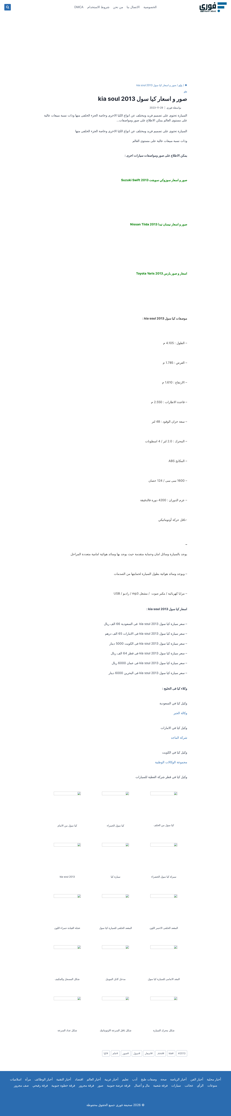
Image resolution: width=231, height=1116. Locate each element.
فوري (169, 107)
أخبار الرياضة (178, 1079)
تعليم (125, 1079)
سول (136, 1053)
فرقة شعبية (160, 1085)
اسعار (149, 1053)
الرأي (200, 1085)
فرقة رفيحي (40, 1085)
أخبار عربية (111, 1079)
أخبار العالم (94, 1079)
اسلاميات (15, 1079)
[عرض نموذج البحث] (7, 7)
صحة (163, 1079)
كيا (106, 1053)
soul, (160, 1053)
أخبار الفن (196, 1079)
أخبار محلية (214, 1079)
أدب (134, 1079)
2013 (182, 1053)
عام (185, 91)
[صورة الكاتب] (185, 107)
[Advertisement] (115, 41)
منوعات (212, 1085)
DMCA (79, 7)
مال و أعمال (142, 1085)
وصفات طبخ (149, 1079)
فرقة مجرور (86, 1085)
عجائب (189, 1085)
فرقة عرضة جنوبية (118, 1085)
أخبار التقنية (63, 1079)
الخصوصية (150, 7)
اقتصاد (79, 1079)
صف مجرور (21, 1085)
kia (171, 1053)
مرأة (28, 1079)
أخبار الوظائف (44, 1079)
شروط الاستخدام (98, 7)
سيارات (176, 1085)
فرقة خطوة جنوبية (63, 1085)
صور (126, 1053)
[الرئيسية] (186, 85)
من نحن (118, 7)
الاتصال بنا (133, 7)
